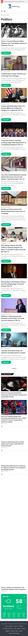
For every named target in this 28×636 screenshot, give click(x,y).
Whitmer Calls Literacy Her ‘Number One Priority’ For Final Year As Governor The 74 (12, 318)
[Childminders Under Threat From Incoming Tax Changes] (14, 63)
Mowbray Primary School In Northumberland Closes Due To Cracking (13, 211)
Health (18, 628)
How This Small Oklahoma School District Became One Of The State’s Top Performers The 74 (13, 177)
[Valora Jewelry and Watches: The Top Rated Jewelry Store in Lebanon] (14, 529)
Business (11, 626)
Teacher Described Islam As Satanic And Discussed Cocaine (13, 352)
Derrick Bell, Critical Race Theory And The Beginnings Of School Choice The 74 (13, 284)
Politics (16, 631)
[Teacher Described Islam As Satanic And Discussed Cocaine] (14, 340)
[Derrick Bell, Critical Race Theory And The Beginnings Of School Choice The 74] (14, 271)
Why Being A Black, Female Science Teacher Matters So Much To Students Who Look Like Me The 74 (13, 248)
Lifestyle (23, 628)
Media (12, 631)
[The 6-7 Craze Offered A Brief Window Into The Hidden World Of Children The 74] (14, 30)
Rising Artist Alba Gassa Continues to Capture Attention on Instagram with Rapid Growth (13, 467)
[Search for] (4, 11)
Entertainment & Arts (8, 628)
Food (15, 628)
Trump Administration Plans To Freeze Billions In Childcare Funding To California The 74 (13, 108)
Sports (20, 631)
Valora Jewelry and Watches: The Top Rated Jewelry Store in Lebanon (13, 588)
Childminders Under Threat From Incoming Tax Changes (13, 75)
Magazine (8, 631)
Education (20, 626)
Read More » (6, 53)
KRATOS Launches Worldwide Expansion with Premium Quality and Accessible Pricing (14, 395)
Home (3, 15)
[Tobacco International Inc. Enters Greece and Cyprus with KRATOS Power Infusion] (14, 433)
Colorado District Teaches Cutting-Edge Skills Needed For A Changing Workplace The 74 (13, 142)
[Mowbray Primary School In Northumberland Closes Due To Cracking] (14, 198)
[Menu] (2, 11)
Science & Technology (14, 633)
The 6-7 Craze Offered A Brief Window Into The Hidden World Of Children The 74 (14, 43)
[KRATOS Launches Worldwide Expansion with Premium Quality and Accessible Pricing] (14, 384)
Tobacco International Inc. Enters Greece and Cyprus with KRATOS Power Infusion (12, 444)
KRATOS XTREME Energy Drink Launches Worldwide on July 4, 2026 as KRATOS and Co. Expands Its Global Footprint (13, 419)
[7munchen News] (14, 6)
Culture (15, 626)
